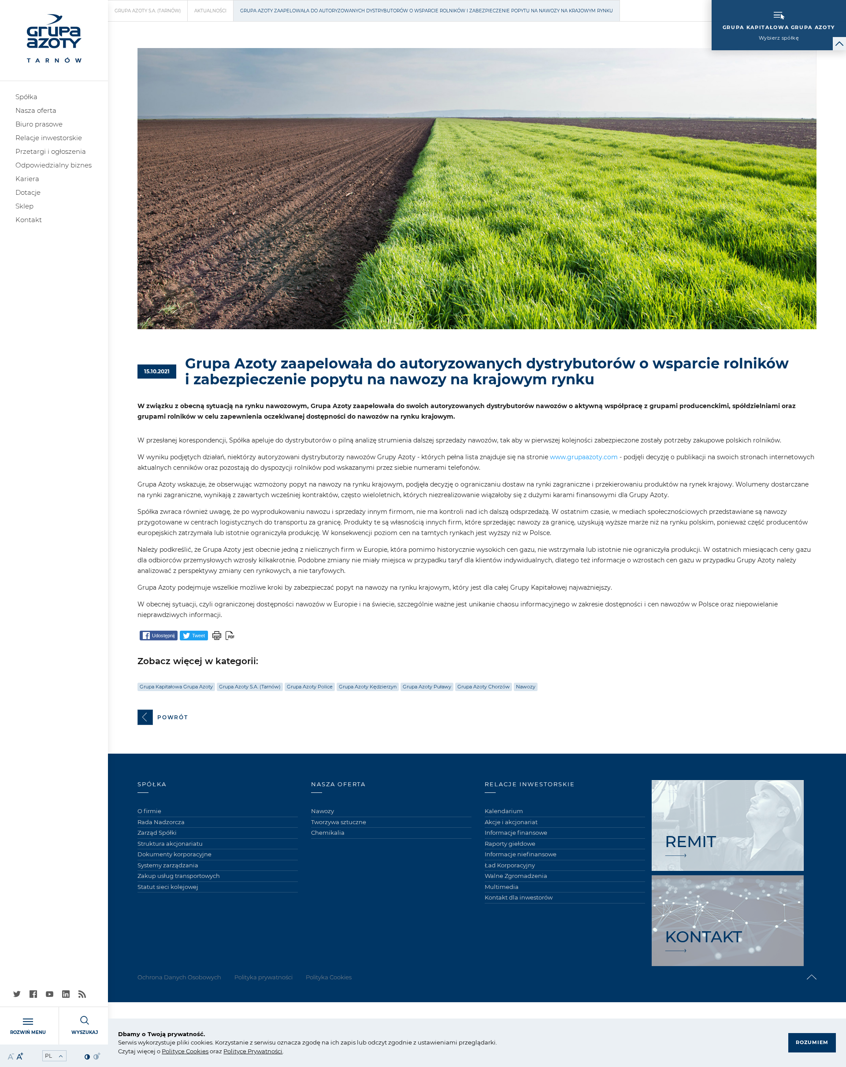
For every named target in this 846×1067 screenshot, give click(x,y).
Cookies (196, 1051)
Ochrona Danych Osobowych (179, 977)
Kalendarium (504, 810)
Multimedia (502, 886)
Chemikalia (328, 832)
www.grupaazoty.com (584, 457)
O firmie (149, 810)
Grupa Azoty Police (310, 687)
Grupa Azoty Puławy (427, 687)
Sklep (24, 206)
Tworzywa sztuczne (338, 821)
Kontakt (28, 220)
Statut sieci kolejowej (167, 886)
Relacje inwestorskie (48, 138)
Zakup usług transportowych (178, 875)
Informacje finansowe (516, 832)
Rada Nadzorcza (161, 821)
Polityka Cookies (329, 977)
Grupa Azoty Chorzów (483, 687)
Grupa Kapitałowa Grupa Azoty (176, 687)
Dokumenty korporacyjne (174, 854)
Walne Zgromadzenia (516, 875)
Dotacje (28, 192)
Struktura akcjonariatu (170, 843)
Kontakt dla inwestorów (519, 897)
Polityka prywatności (263, 977)
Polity (170, 1051)
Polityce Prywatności (252, 1051)
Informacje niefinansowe (521, 854)
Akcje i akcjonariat (511, 821)
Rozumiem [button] (812, 1042)
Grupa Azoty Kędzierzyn (368, 687)
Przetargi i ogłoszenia (50, 151)
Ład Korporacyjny (510, 865)
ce (181, 1051)
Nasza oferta (35, 110)
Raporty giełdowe (510, 843)
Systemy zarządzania (167, 865)
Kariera (27, 179)
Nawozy (525, 687)
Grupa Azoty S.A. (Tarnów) (148, 11)
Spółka (26, 97)
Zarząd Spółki (157, 832)
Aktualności (210, 11)
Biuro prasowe (39, 124)
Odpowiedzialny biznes (53, 165)
